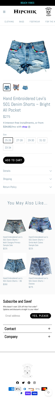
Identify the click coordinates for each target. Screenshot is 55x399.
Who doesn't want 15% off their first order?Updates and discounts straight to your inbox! (20, 308)
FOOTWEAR (35, 21)
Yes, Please (40, 315)
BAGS (21, 21)
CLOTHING (9, 21)
